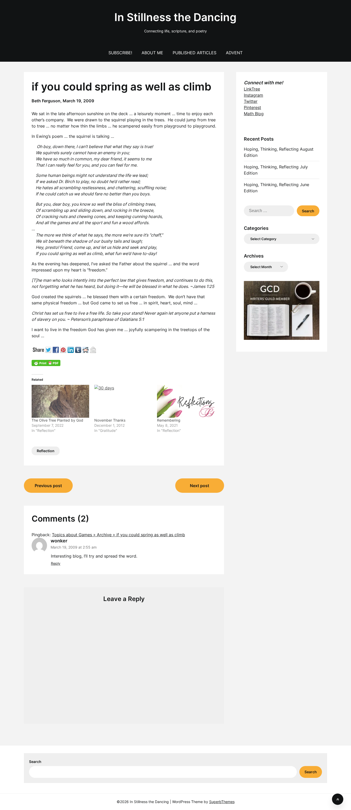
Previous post (48, 485)
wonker (59, 540)
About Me (152, 52)
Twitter (250, 101)
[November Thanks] (123, 401)
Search (35, 761)
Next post (199, 485)
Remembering (168, 420)
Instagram (253, 95)
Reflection (45, 451)
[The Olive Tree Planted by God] (60, 401)
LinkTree (252, 89)
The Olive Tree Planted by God (57, 420)
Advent (234, 52)
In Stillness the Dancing (175, 17)
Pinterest (252, 107)
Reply (55, 563)
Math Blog (254, 113)
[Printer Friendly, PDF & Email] (46, 363)
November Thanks (109, 420)
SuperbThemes (222, 801)
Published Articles (194, 52)
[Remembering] (186, 401)
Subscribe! (120, 52)
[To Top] (337, 799)
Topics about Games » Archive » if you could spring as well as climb (118, 534)
